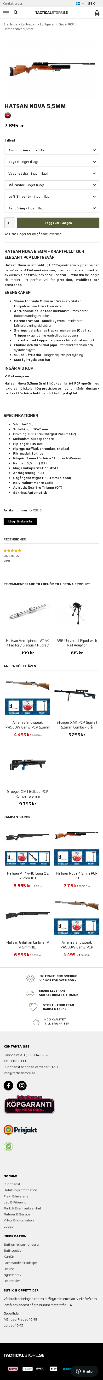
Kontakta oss (13, 3)
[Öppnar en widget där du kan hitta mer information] (84, 1372)
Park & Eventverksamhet (22, 1208)
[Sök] (16, 12)
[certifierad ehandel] (8, 1146)
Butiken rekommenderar (22, 1244)
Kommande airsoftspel (21, 1262)
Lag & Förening (15, 1202)
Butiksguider (13, 1250)
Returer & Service (17, 1214)
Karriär (9, 1256)
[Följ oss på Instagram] (22, 1085)
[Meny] (5, 12)
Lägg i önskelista (20, 521)
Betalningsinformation (20, 1190)
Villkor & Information (19, 1220)
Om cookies (12, 1280)
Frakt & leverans (16, 1196)
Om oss (9, 1268)
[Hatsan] (8, 115)
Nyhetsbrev (12, 1274)
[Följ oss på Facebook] (8, 1085)
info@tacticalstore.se (19, 1073)
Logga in (10, 1226)
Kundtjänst (12, 1184)
